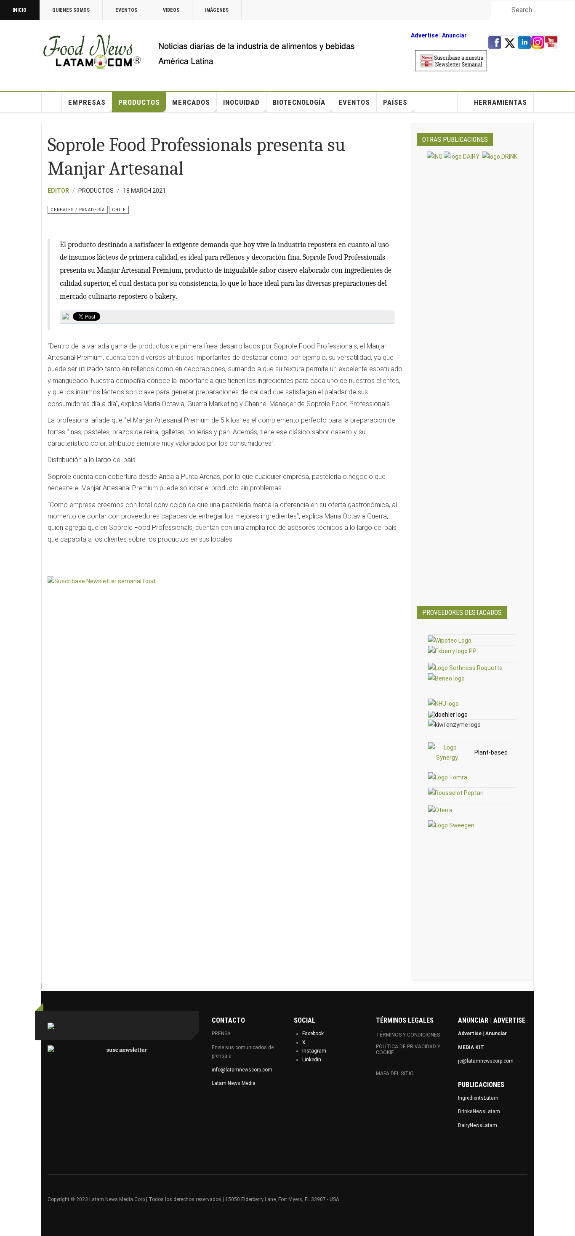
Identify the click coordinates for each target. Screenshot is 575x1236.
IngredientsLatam (478, 1098)
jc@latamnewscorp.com (486, 1061)
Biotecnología (299, 102)
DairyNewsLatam (477, 1125)
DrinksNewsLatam (479, 1111)
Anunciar (496, 1034)
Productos (139, 102)
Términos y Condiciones (408, 1035)
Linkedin (311, 1060)
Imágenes (217, 10)
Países (395, 102)
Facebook (313, 1034)
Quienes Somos (71, 10)
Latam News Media (234, 1083)
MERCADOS (191, 102)
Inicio (20, 10)
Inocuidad (241, 102)
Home (52, 102)
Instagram (314, 1051)
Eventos (126, 10)
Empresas (87, 102)
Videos (171, 10)
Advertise (424, 35)
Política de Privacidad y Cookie (408, 1049)
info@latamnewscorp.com (242, 1070)
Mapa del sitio (395, 1074)
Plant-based (491, 752)
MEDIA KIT (471, 1047)
